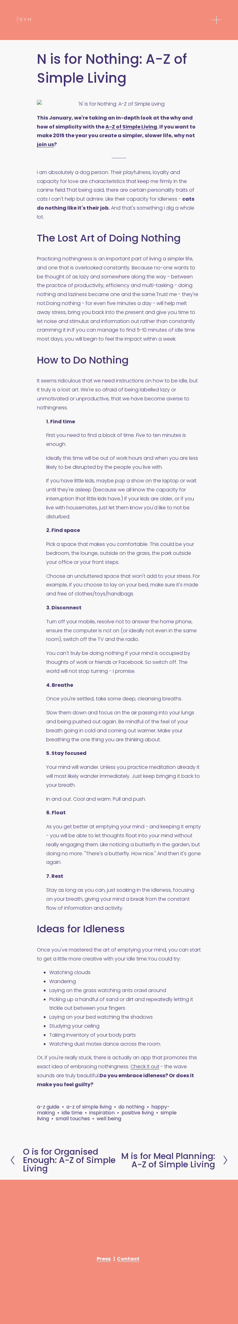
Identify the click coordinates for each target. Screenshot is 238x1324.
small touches (73, 1118)
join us (45, 144)
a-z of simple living (89, 1106)
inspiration (102, 1112)
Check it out (144, 1066)
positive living (137, 1112)
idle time (72, 1112)
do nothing (131, 1106)
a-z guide (48, 1106)
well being (109, 1118)
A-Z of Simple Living (131, 126)
